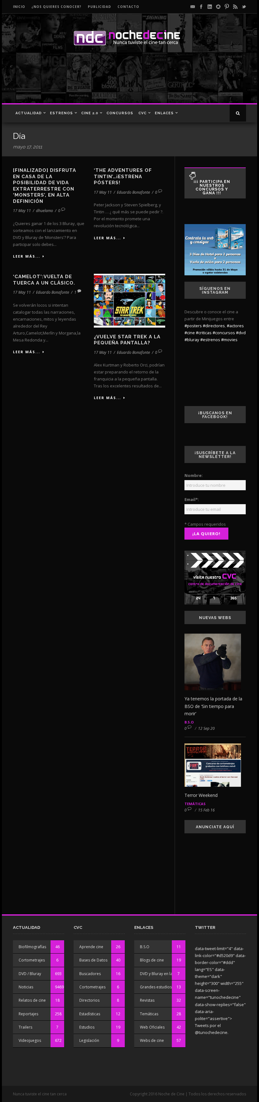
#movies (229, 339)
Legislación (89, 1040)
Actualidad (28, 113)
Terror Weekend (201, 795)
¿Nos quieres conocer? (56, 6)
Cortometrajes (32, 960)
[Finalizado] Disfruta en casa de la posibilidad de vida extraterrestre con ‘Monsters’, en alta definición (44, 185)
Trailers (25, 1027)
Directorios (89, 1000)
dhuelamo (44, 210)
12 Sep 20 (206, 728)
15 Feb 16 (206, 810)
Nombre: (193, 475)
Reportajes (28, 1014)
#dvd (241, 332)
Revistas (147, 1000)
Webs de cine (152, 1040)
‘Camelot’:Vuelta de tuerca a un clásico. (44, 280)
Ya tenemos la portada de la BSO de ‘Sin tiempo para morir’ (213, 706)
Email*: (191, 499)
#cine (189, 332)
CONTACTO (128, 6)
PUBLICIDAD (99, 6)
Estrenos (61, 113)
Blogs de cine (152, 960)
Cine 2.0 (89, 113)
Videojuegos (30, 1040)
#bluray (191, 339)
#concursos (224, 332)
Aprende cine (91, 946)
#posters (193, 326)
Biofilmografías (32, 946)
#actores (235, 326)
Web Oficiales (152, 1027)
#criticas (204, 332)
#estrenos (210, 339)
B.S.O (189, 722)
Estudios (86, 1027)
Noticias (26, 987)
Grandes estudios (156, 987)
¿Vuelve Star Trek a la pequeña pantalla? (127, 340)
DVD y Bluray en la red (160, 973)
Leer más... (26, 256)
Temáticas (195, 803)
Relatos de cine (32, 1000)
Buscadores (90, 973)
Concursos (119, 113)
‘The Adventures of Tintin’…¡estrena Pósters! (123, 176)
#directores (214, 326)
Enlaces (164, 113)
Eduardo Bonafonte (133, 192)
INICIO (19, 6)
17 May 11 (22, 210)
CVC (142, 113)
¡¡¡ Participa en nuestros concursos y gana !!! (212, 187)
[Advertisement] (128, 81)
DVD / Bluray (30, 973)
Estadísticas (89, 1014)
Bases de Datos (93, 960)
